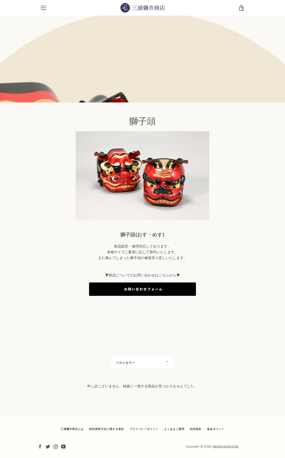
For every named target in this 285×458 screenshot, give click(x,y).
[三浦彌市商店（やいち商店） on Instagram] (55, 446)
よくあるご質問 (174, 429)
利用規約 (196, 429)
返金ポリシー (215, 429)
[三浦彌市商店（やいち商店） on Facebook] (40, 446)
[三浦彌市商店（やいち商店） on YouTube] (63, 446)
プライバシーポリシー (144, 429)
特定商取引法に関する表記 (106, 429)
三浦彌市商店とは (72, 429)
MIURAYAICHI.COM (225, 446)
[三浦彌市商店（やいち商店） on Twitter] (48, 446)
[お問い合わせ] (142, 298)
